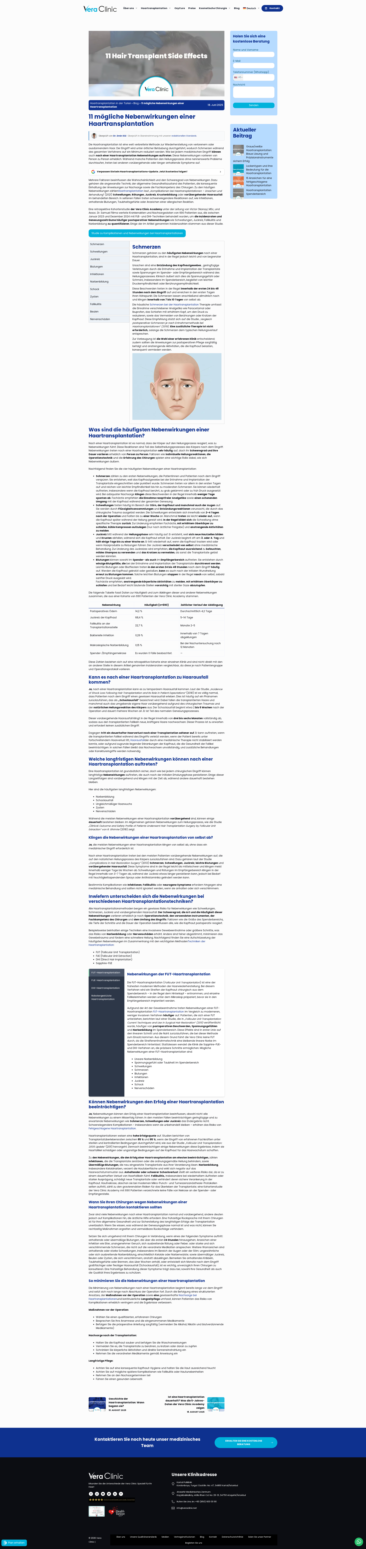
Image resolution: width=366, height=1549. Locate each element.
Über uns (128, 8)
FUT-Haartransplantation (105, 972)
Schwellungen (99, 251)
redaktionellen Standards (184, 135)
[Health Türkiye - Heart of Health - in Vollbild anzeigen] (117, 1511)
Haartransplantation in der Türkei (110, 103)
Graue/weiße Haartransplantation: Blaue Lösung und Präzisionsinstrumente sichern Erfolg (253, 154)
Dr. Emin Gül (119, 135)
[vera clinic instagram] (97, 1494)
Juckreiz (95, 259)
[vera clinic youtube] (103, 1494)
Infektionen (97, 274)
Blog (237, 8)
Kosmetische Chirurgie (213, 8)
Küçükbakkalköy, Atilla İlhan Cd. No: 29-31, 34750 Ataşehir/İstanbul (211, 1495)
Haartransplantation (154, 8)
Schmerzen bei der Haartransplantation (174, 304)
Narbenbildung (99, 281)
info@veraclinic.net (187, 1507)
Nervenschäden (100, 319)
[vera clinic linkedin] (115, 1494)
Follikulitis (95, 304)
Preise (192, 8)
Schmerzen (97, 244)
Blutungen (96, 266)
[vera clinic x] (109, 1494)
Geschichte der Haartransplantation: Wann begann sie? (126, 1402)
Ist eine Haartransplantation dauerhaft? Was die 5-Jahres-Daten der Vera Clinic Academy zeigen (184, 1402)
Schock (94, 289)
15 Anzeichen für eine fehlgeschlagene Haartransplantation (259, 181)
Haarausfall (137, 740)
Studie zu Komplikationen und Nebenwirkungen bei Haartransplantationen (137, 233)
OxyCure (179, 8)
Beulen (94, 311)
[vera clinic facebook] (91, 1494)
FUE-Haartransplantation (105, 980)
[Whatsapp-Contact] (359, 1542)
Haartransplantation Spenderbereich (258, 192)
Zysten (94, 296)
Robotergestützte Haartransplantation (103, 997)
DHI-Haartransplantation (105, 988)
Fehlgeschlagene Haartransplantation (112, 1128)
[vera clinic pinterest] (121, 1494)
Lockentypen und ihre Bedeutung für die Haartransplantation (259, 169)
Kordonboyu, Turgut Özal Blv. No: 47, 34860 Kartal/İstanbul (207, 1485)
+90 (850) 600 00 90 (206, 1501)
